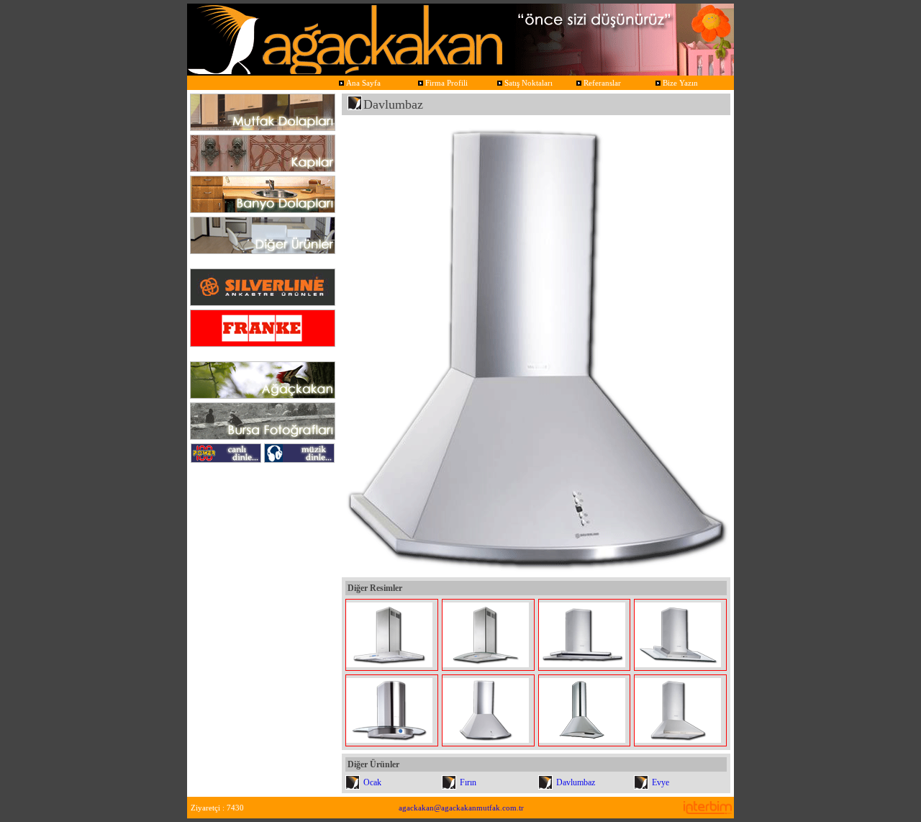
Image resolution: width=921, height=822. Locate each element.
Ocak (372, 782)
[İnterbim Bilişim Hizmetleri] (708, 810)
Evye (660, 782)
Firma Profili (445, 82)
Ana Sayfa (362, 82)
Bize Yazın (679, 82)
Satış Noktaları (527, 82)
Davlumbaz (575, 782)
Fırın (468, 782)
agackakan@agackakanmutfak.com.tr (461, 807)
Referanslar (601, 82)
